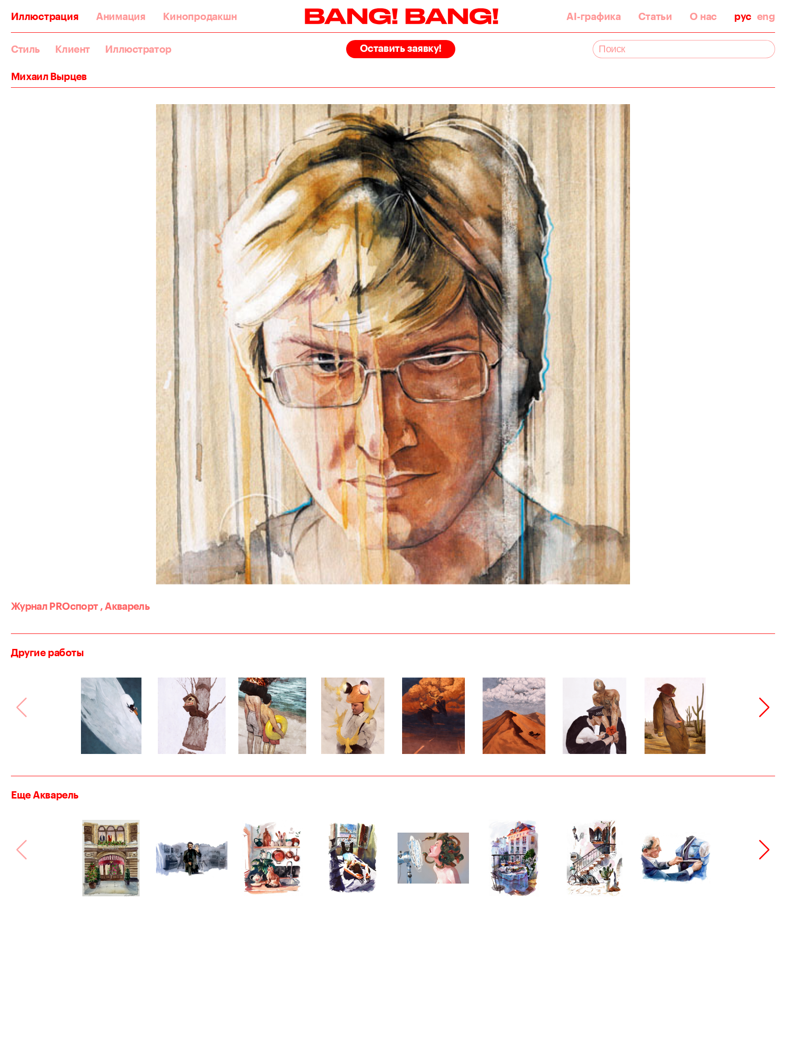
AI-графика (593, 16)
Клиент (72, 49)
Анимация (121, 16)
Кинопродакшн (200, 16)
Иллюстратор (138, 49)
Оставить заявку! (401, 48)
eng (766, 16)
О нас (703, 16)
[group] (111, 716)
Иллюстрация (44, 16)
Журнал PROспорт (54, 606)
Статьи (655, 16)
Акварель (125, 606)
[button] (764, 708)
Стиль (25, 49)
